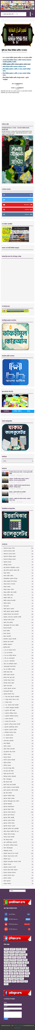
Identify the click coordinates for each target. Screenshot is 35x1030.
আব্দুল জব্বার (7, 586)
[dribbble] (18, 894)
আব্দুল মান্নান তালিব (9, 589)
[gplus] (10, 894)
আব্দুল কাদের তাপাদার (9, 584)
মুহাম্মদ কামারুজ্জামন (9, 806)
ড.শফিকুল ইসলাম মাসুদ (10, 732)
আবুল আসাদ (7, 573)
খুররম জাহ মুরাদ (8, 685)
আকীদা (6, 951)
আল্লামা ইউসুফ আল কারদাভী (11, 614)
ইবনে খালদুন (7, 633)
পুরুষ (6, 970)
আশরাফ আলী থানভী (9, 619)
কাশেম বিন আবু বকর (9, 677)
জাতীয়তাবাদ (13, 959)
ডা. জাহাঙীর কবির (8, 735)
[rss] (21, 894)
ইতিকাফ (23, 951)
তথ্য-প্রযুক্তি (7, 962)
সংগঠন (11, 978)
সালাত (21, 978)
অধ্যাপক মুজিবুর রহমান (10, 559)
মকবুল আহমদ (7, 757)
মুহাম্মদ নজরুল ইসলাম (9, 812)
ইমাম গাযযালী (7, 636)
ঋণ (10, 957)
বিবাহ (15, 970)
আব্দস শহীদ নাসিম (8, 575)
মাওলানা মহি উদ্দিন (9, 771)
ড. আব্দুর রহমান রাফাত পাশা (11, 699)
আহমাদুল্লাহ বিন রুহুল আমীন (11, 625)
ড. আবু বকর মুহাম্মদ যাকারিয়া (11, 696)
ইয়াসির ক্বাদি (7, 647)
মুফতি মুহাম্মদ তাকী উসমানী (11, 790)
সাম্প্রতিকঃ (6, 411)
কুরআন (6, 959)
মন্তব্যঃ (28, 411)
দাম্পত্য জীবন (21, 962)
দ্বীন (5, 965)
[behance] (24, 894)
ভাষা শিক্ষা (21, 970)
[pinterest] (13, 894)
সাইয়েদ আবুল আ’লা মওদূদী (11, 853)
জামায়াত (20, 959)
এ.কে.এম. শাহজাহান (9, 661)
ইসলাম (21, 954)
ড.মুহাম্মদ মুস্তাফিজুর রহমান (11, 727)
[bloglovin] (16, 894)
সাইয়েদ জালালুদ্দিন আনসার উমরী (12, 861)
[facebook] (5, 894)
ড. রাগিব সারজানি (8, 718)
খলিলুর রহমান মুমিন (9, 683)
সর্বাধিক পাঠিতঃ (17, 411)
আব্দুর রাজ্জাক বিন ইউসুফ (10, 581)
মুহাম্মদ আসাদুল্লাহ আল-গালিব (11, 801)
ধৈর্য (9, 965)
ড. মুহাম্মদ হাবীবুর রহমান (10, 713)
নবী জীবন (14, 965)
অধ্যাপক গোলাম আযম (9, 553)
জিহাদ (25, 959)
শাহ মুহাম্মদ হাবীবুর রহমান (11, 845)
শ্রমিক (6, 978)
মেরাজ (11, 973)
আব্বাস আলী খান (8, 597)
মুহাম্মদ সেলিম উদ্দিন (9, 823)
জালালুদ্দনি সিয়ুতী (8, 691)
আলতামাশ (6, 606)
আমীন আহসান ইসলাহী (9, 600)
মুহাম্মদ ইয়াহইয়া (8, 803)
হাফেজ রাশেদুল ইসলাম (10, 872)
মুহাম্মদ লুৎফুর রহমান (9, 820)
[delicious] (30, 894)
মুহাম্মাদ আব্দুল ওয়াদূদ (9, 826)
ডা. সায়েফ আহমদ (8, 738)
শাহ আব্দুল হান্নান (8, 839)
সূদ (18, 981)
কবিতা (14, 957)
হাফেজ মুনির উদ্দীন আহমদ (11, 869)
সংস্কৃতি (16, 978)
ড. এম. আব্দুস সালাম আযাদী (11, 705)
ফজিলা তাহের (7, 754)
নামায (20, 965)
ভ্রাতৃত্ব (27, 970)
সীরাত (14, 981)
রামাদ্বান (27, 973)
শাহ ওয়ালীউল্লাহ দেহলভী (10, 842)
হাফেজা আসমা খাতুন (9, 875)
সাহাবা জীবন (8, 981)
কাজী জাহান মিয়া (8, 672)
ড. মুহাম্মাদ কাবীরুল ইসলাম (11, 716)
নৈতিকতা (16, 967)
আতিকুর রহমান (8, 564)
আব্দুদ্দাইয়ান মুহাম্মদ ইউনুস (11, 578)
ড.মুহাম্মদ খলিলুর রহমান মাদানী (12, 724)
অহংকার (24, 949)
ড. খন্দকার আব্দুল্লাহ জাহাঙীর (11, 707)
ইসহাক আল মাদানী (9, 641)
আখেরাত (12, 951)
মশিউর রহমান (7, 765)
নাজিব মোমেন (7, 746)
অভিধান (6, 949)
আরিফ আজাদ (7, 603)
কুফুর (24, 957)
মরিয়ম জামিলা (7, 762)
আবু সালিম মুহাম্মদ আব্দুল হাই (11, 570)
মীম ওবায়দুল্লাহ (7, 779)
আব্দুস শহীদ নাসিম (8, 595)
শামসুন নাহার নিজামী (9, 837)
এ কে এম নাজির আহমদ (10, 655)
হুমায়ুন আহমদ (7, 883)
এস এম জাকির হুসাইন (9, 669)
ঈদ (26, 954)
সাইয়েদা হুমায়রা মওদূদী (10, 867)
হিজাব (6, 984)
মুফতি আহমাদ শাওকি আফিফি (11, 787)
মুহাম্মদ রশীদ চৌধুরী (9, 817)
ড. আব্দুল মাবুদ (8, 702)
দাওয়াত (13, 962)
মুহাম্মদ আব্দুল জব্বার (9, 798)
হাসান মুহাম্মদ (7, 880)
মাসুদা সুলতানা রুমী (9, 773)
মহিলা (6, 973)
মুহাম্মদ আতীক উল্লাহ (9, 795)
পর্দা (27, 967)
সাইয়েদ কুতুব (7, 858)
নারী (25, 965)
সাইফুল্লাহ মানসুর (8, 850)
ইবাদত (11, 954)
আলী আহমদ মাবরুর (9, 608)
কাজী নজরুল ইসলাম (9, 674)
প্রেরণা (10, 970)
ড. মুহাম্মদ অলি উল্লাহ (9, 710)
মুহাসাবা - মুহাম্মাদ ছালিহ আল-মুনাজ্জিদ (17, 492)
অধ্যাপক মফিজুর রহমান (10, 556)
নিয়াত (6, 967)
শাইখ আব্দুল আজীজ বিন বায (11, 831)
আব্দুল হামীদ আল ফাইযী (10, 592)
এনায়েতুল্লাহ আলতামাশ (10, 666)
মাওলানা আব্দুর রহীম (9, 768)
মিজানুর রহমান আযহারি (10, 776)
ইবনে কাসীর (7, 630)
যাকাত (15, 973)
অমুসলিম (12, 949)
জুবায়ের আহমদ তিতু (9, 694)
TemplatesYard (18, 1025)
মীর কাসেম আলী (8, 782)
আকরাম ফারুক (7, 562)
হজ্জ (26, 981)
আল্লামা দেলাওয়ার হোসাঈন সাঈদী (12, 617)
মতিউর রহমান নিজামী (9, 759)
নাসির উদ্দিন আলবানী (9, 749)
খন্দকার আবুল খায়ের (9, 680)
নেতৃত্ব (11, 967)
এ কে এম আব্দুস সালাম (10, 650)
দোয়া (27, 962)
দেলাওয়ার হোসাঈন (9, 740)
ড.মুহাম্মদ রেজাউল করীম (10, 729)
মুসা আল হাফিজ (8, 793)
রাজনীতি (21, 973)
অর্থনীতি (19, 949)
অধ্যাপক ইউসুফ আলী (9, 551)
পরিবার (22, 967)
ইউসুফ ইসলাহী (7, 628)
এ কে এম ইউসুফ (8, 652)
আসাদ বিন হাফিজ (8, 622)
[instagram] (27, 894)
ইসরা (16, 954)
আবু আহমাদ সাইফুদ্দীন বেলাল (11, 567)
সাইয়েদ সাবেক (7, 864)
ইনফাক (6, 954)
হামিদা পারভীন (7, 878)
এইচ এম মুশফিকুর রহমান (10, 663)
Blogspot (17, 1028)
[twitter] (8, 894)
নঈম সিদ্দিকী (7, 743)
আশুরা (17, 951)
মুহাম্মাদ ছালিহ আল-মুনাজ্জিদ (11, 828)
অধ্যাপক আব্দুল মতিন (9, 548)
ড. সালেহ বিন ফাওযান (10, 721)
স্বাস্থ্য (22, 981)
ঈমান (6, 957)
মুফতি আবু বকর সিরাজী (10, 784)
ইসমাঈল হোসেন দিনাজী (10, 639)
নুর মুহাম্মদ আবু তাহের (9, 751)
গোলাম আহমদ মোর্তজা (10, 688)
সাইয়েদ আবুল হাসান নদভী (11, 856)
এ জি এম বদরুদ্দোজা (9, 658)
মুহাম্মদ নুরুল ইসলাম (9, 814)
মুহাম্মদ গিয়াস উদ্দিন (9, 809)
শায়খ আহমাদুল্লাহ (8, 847)
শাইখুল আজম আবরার (9, 834)
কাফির (19, 957)
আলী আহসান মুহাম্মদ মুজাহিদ (11, 611)
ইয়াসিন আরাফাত (8, 644)
